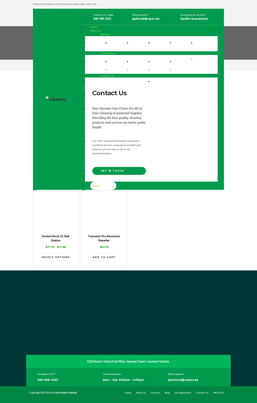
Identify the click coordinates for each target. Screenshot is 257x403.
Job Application (182, 392)
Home (128, 392)
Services (155, 392)
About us (141, 392)
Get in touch (112, 170)
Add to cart (104, 257)
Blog (167, 392)
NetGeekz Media (66, 392)
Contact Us (202, 392)
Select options (55, 257)
